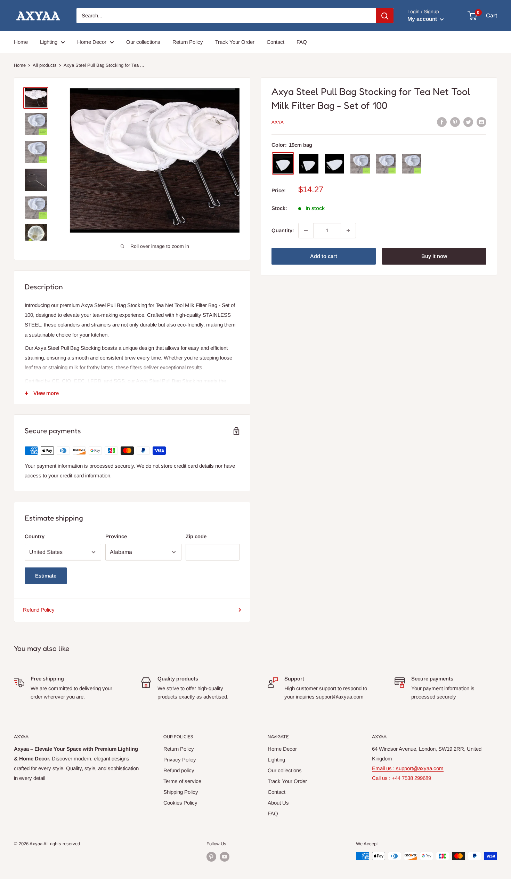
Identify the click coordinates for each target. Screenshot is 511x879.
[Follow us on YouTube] (224, 857)
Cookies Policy (180, 803)
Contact (275, 42)
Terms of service (182, 781)
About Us (278, 803)
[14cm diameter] (360, 164)
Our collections (143, 42)
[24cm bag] (334, 164)
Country (34, 536)
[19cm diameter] (386, 164)
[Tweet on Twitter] (468, 122)
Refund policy (178, 770)
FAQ (302, 42)
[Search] (385, 15)
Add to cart (323, 256)
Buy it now (434, 256)
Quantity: (282, 230)
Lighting (48, 42)
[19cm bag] (283, 164)
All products (45, 65)
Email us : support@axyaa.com (408, 768)
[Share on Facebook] (442, 122)
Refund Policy (39, 610)
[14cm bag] (309, 164)
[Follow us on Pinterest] (211, 857)
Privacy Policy (179, 760)
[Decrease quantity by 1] (306, 230)
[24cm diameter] (411, 164)
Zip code (196, 536)
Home (21, 42)
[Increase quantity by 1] (348, 230)
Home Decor (91, 42)
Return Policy (187, 42)
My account (422, 19)
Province (116, 536)
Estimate (45, 576)
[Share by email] (481, 122)
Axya (277, 122)
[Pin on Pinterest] (455, 122)
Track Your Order (234, 42)
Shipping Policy (180, 792)
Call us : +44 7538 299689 (401, 778)
